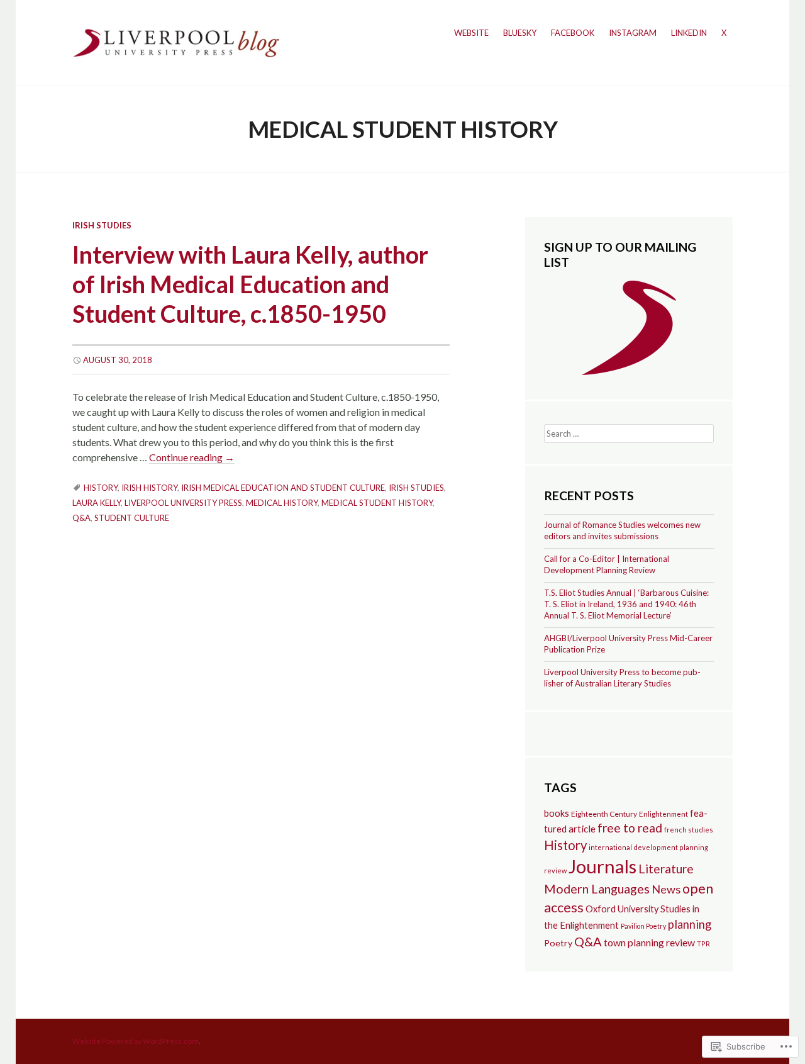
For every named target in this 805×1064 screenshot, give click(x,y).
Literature (666, 868)
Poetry (558, 943)
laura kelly (96, 503)
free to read (629, 827)
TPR (703, 943)
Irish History (149, 488)
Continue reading (192, 457)
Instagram (633, 33)
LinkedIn (689, 33)
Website (471, 33)
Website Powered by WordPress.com (135, 1041)
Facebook (572, 33)
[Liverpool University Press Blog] (176, 41)
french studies (688, 830)
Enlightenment (663, 814)
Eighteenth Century (604, 814)
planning (689, 924)
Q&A (81, 518)
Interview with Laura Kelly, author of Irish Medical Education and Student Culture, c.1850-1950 (250, 284)
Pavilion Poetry (643, 926)
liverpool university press (183, 503)
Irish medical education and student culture (283, 488)
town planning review (649, 942)
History (101, 488)
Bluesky (519, 33)
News (666, 889)
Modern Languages (597, 888)
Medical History (282, 503)
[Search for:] (629, 432)
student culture (131, 518)
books (556, 813)
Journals (602, 866)
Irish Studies (101, 225)
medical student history (377, 503)
